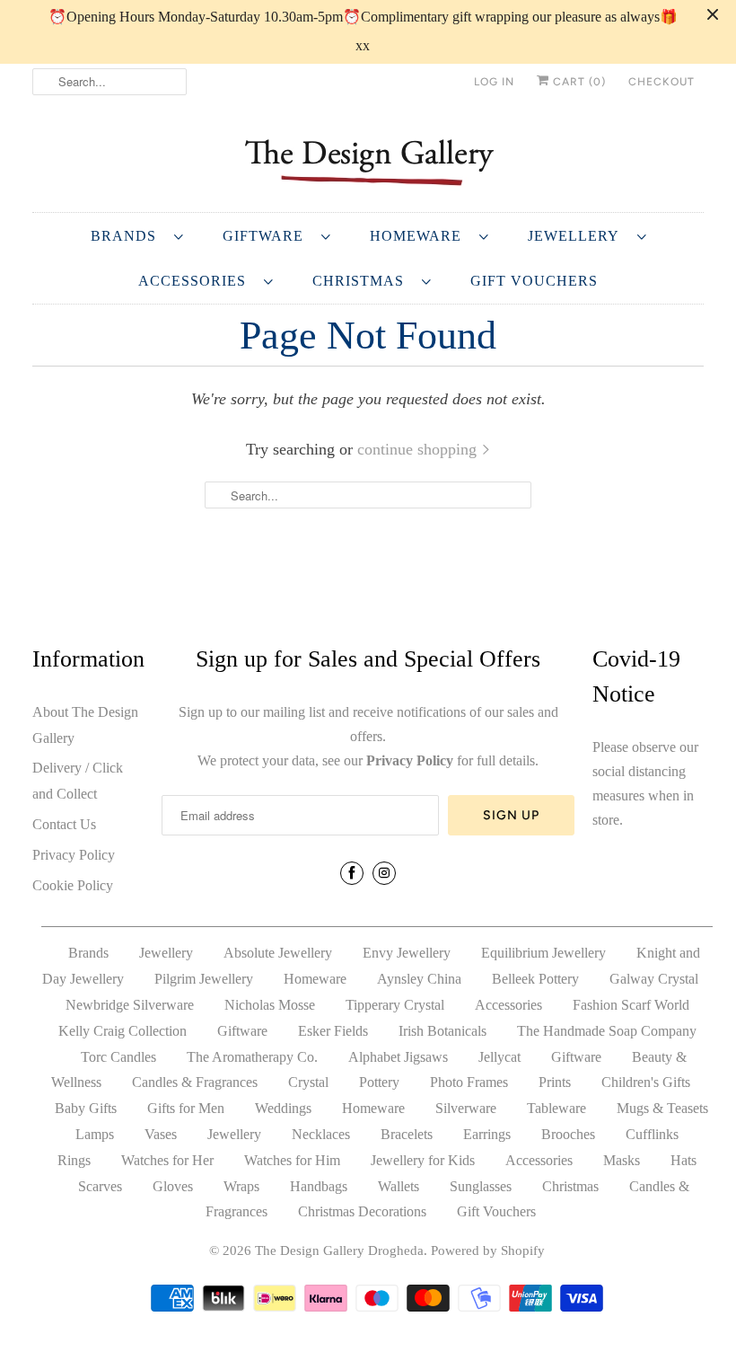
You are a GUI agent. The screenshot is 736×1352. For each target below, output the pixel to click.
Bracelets (407, 1134)
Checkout (661, 81)
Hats (683, 1160)
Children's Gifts (645, 1082)
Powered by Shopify (488, 1250)
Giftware (267, 235)
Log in (494, 81)
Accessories (196, 280)
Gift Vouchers (534, 280)
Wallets (398, 1186)
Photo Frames (469, 1082)
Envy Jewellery (407, 952)
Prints (555, 1082)
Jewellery (578, 235)
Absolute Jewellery (277, 952)
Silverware (465, 1108)
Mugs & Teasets (662, 1108)
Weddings (283, 1108)
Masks (621, 1160)
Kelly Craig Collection (122, 1030)
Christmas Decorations (362, 1211)
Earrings (487, 1134)
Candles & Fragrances (195, 1082)
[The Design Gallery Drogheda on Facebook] (352, 873)
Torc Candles (118, 1057)
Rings (74, 1160)
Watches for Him (292, 1160)
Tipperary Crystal (395, 1004)
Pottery (379, 1082)
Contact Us (64, 824)
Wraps (241, 1186)
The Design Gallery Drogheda (339, 1250)
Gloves (173, 1186)
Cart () (577, 81)
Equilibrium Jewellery (543, 952)
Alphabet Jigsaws (398, 1057)
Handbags (318, 1186)
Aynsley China (419, 978)
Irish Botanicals (442, 1030)
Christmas (362, 280)
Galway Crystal (653, 978)
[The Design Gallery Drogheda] (368, 160)
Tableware (556, 1108)
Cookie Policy (72, 885)
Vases (161, 1134)
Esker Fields (333, 1030)
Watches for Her (167, 1160)
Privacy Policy (73, 854)
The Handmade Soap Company (607, 1030)
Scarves (100, 1186)
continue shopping (419, 449)
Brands (128, 235)
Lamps (94, 1134)
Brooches (568, 1134)
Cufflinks (652, 1134)
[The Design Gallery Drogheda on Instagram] (384, 873)
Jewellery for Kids (423, 1160)
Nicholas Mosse (269, 1004)
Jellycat (499, 1057)
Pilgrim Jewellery (203, 978)
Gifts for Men (185, 1108)
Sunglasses (481, 1186)
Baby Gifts (86, 1108)
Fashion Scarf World (631, 1004)
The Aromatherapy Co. (252, 1057)
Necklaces (321, 1134)
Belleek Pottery (535, 978)
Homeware (420, 235)
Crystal (308, 1082)
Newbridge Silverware (130, 1004)
